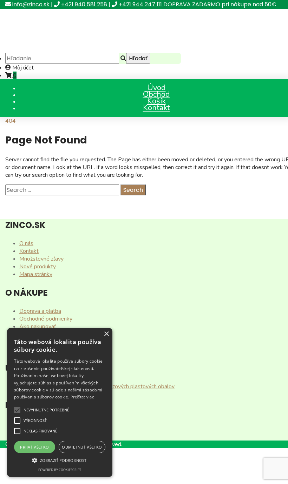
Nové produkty (37, 266)
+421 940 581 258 (85, 4)
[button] (17, 410)
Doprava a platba (40, 311)
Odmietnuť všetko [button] (82, 447)
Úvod (156, 87)
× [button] (106, 334)
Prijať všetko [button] (34, 447)
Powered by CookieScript (59, 470)
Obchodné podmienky (45, 319)
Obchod (156, 94)
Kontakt (156, 107)
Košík (156, 101)
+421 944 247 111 (141, 4)
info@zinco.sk (31, 4)
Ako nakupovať (37, 326)
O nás (26, 243)
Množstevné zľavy (41, 259)
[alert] (59, 402)
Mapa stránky (35, 274)
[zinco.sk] (59, 49)
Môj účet (22, 68)
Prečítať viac (82, 396)
